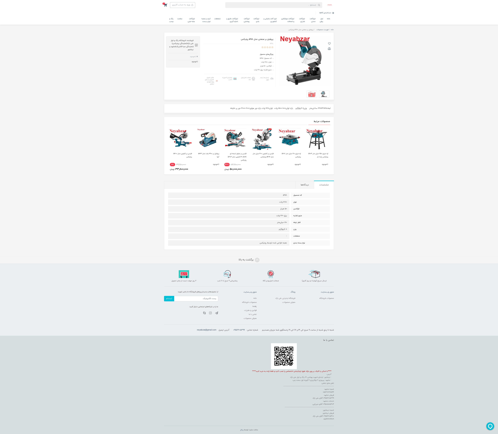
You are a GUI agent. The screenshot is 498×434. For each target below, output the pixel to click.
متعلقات (217, 19)
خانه (328, 19)
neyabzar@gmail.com (206, 330)
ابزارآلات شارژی (302, 20)
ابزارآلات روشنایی (247, 20)
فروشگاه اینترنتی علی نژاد (285, 298)
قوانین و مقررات (250, 310)
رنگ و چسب (171, 20)
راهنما (255, 306)
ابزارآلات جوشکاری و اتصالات (287, 20)
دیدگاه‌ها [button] (305, 184)
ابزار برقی (321, 20)
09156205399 (239, 330)
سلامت (179, 19)
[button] (167, 5)
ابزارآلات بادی (256, 20)
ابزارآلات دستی (313, 20)
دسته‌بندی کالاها (325, 13)
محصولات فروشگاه (326, 298)
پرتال (242, 430)
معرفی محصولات (288, 302)
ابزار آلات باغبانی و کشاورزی (270, 20)
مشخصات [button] (324, 184)
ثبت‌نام (169, 298)
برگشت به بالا (246, 260)
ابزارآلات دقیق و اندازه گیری (232, 20)
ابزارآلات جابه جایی (191, 20)
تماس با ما (253, 314)
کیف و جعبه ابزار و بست (206, 20)
